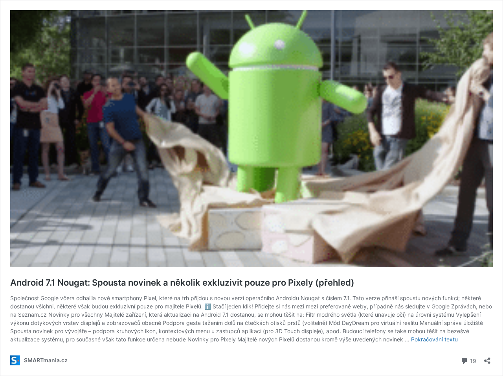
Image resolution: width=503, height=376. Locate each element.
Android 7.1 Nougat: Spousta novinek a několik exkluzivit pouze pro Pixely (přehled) (182, 282)
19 (472, 360)
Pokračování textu (434, 339)
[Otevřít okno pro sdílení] (487, 358)
